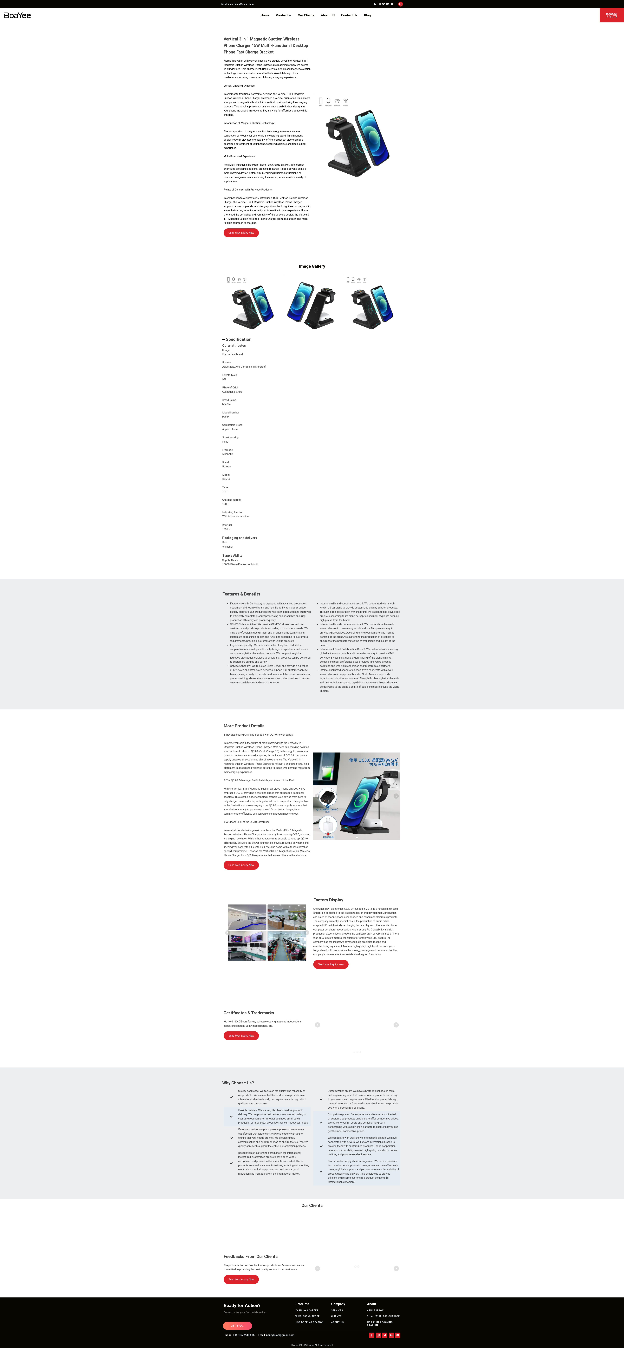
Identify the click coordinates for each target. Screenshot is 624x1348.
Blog (367, 15)
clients (336, 1316)
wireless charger (307, 1316)
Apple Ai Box (375, 1310)
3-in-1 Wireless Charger (383, 1316)
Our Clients (306, 15)
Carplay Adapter (306, 1310)
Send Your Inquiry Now (241, 232)
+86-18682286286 (243, 1335)
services (337, 1310)
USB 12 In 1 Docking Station (380, 1323)
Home (265, 15)
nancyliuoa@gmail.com (280, 1335)
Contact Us (349, 15)
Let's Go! (237, 1325)
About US (328, 15)
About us (337, 1322)
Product (282, 15)
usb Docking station (309, 1322)
